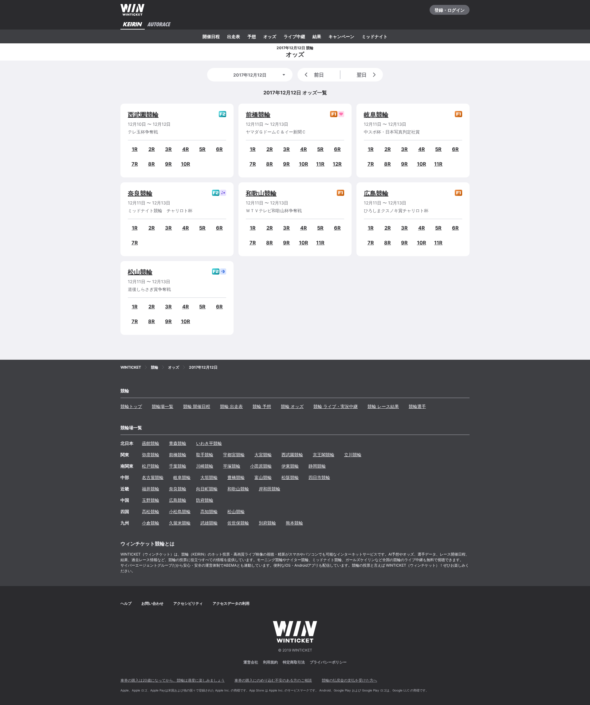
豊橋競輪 (236, 477)
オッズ (269, 36)
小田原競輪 (261, 466)
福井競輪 (150, 488)
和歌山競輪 (261, 193)
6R (219, 149)
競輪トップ (131, 406)
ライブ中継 (294, 36)
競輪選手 (417, 406)
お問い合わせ (152, 603)
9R (168, 164)
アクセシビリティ (188, 603)
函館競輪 (150, 443)
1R (135, 149)
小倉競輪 (150, 522)
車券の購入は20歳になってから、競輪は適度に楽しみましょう (172, 680)
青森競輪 (177, 443)
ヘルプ (126, 603)
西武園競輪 (143, 114)
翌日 (362, 75)
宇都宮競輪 (234, 454)
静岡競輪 (317, 466)
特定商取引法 (294, 662)
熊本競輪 (294, 522)
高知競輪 (209, 511)
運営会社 (250, 662)
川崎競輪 (204, 466)
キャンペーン (341, 36)
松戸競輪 (150, 466)
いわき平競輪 (209, 443)
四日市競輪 (319, 477)
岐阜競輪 (376, 114)
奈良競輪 (140, 193)
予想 (251, 36)
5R (202, 149)
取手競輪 (204, 454)
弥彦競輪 (150, 454)
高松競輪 (150, 511)
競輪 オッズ (292, 406)
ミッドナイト (374, 36)
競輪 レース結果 (383, 406)
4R (185, 149)
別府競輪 (267, 522)
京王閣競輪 (323, 454)
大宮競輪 (263, 454)
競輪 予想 (262, 406)
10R (185, 164)
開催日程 (211, 36)
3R (168, 149)
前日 (319, 75)
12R (337, 164)
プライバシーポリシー (328, 662)
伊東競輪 (290, 466)
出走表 (233, 36)
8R (151, 164)
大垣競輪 (209, 477)
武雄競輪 (209, 522)
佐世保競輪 (238, 522)
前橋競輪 (258, 114)
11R (320, 164)
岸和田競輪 (269, 488)
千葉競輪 (177, 466)
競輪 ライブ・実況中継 (335, 406)
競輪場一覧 (162, 406)
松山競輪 (140, 272)
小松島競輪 (180, 511)
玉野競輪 (150, 500)
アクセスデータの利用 (231, 603)
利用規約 (270, 662)
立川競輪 (352, 454)
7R (135, 164)
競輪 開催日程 (196, 406)
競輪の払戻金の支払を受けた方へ (349, 680)
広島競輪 (376, 193)
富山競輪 (263, 477)
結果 (317, 36)
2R (151, 149)
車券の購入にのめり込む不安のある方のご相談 (273, 680)
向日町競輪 (207, 488)
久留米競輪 (180, 522)
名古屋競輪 (152, 477)
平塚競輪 (231, 466)
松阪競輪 (290, 477)
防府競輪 (204, 500)
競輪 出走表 (231, 406)
